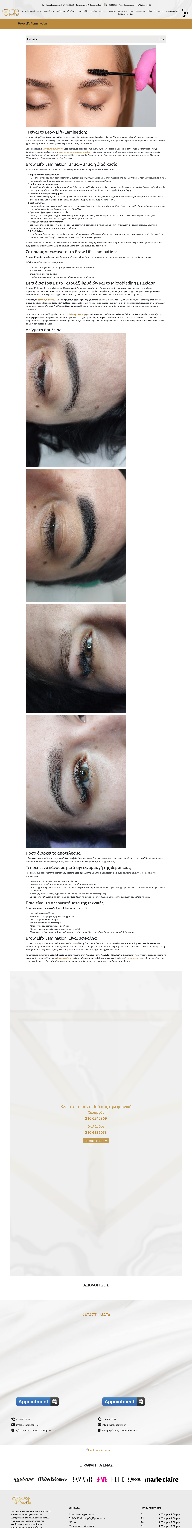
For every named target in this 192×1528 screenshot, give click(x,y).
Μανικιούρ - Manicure (81, 1526)
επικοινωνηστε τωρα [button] (96, 1140)
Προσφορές (141, 11)
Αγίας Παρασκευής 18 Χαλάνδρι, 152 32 (135, 5)
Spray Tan (112, 11)
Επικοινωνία (159, 11)
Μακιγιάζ (102, 11)
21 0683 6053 (23, 1419)
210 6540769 (96, 1118)
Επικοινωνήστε (64, 958)
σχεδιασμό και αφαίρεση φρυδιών (75, 151)
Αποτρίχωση (49, 11)
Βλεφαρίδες (83, 11)
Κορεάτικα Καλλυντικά (123, 12)
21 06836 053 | (112, 5)
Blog (150, 11)
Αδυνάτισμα (72, 11)
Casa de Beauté (28, 11)
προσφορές (134, 958)
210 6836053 (96, 1132)
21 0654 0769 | (69, 5)
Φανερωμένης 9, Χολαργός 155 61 (90, 5)
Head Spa (132, 12)
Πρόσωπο (60, 11)
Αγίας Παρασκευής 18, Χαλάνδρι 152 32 (35, 1430)
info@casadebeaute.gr (27, 1424)
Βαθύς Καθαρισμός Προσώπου (87, 1518)
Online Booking (172, 11)
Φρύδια (94, 11)
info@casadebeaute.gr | (52, 5)
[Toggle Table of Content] (161, 39)
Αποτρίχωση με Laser (81, 1514)
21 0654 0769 (109, 1419)
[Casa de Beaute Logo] (10, 12)
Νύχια (39, 11)
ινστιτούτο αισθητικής (53, 148)
